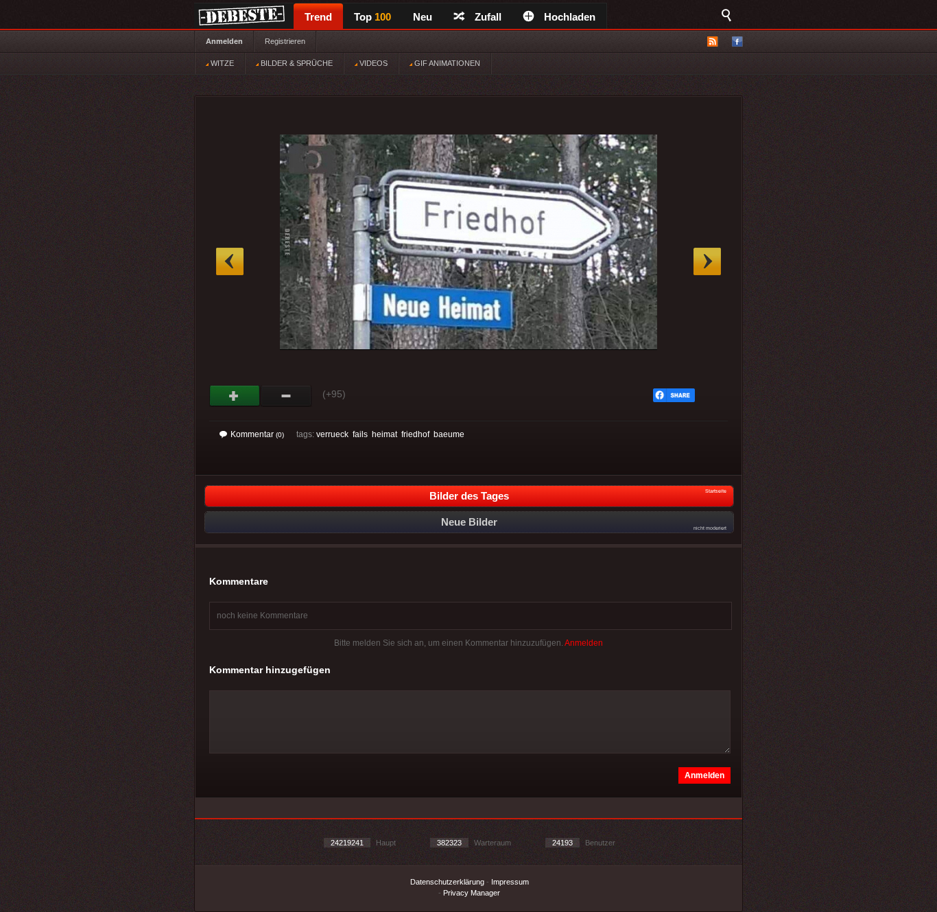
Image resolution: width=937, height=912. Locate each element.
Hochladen (569, 17)
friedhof (415, 434)
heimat (384, 434)
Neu (422, 17)
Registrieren (285, 41)
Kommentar (257, 434)
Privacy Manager (471, 893)
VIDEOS (372, 63)
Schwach (286, 396)
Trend (318, 17)
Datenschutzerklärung (447, 882)
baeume (449, 434)
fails (360, 434)
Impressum (510, 882)
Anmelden (224, 41)
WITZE (221, 63)
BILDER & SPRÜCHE (296, 63)
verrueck (332, 434)
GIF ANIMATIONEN (446, 63)
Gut (235, 396)
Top (372, 17)
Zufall (488, 17)
